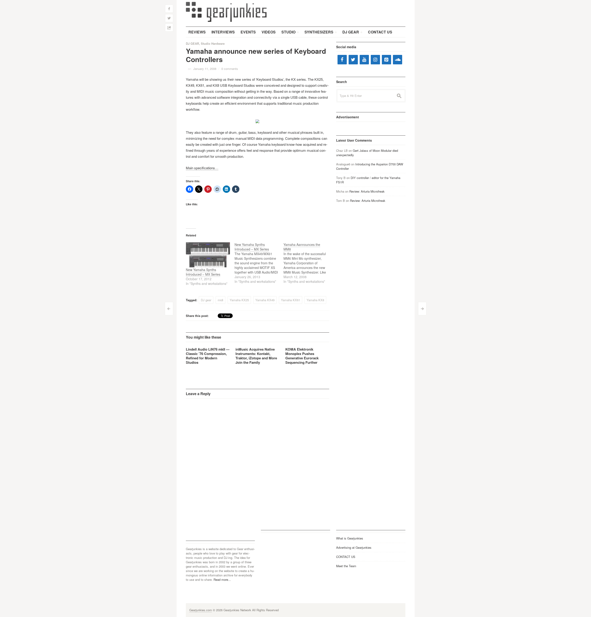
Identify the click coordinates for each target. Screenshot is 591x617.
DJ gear (206, 300)
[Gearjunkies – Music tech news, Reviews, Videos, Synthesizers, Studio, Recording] (226, 11)
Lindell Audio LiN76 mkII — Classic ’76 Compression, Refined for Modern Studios (207, 356)
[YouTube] (364, 59)
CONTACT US (345, 556)
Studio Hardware (213, 43)
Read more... (222, 579)
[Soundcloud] (397, 59)
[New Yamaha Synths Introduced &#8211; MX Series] (208, 254)
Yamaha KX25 (239, 300)
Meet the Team (346, 566)
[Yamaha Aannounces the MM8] (307, 263)
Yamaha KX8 (315, 300)
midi (220, 300)
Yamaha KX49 (264, 300)
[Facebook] (342, 59)
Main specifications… (202, 167)
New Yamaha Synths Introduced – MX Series (203, 272)
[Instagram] (375, 59)
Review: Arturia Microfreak (367, 191)
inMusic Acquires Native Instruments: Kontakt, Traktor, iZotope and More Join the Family (256, 356)
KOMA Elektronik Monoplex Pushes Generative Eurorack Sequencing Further (302, 356)
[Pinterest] (386, 59)
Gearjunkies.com (200, 610)
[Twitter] (353, 59)
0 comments (229, 68)
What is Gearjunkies (349, 538)
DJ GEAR (192, 43)
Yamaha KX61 (290, 300)
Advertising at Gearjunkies (353, 547)
